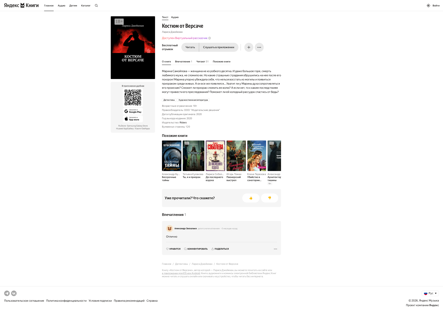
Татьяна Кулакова (193, 174)
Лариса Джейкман (172, 31)
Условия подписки (100, 300)
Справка (152, 300)
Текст (165, 17)
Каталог (86, 5)
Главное (49, 5)
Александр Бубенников (176, 174)
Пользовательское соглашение (24, 300)
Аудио (61, 5)
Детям (73, 5)
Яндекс (434, 305)
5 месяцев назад (229, 228)
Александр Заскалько (185, 228)
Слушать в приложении (218, 47)
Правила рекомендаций (129, 300)
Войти (436, 5)
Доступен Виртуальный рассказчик (184, 38)
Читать (190, 47)
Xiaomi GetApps (142, 128)
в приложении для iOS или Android (181, 273)
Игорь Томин (234, 174)
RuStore (122, 126)
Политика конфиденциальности (66, 300)
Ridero (183, 122)
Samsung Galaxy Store (137, 126)
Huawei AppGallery (125, 128)
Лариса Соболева (216, 174)
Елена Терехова (256, 174)
